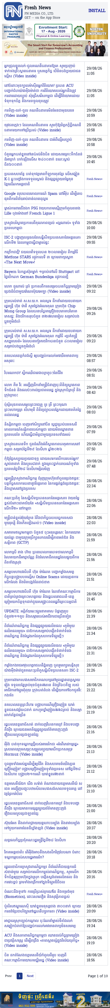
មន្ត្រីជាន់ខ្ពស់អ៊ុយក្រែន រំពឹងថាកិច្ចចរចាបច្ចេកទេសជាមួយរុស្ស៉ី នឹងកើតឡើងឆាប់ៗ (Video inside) (38, 520)
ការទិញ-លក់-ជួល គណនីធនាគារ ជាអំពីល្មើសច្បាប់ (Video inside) (38, 142)
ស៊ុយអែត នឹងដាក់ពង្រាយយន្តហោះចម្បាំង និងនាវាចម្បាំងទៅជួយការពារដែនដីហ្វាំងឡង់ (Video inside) (42, 826)
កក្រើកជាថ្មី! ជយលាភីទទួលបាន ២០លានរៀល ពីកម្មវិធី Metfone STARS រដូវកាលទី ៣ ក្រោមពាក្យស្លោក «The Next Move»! (41, 257)
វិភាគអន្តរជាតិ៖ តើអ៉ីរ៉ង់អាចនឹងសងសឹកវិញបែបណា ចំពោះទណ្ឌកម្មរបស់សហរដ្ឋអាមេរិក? (42, 855)
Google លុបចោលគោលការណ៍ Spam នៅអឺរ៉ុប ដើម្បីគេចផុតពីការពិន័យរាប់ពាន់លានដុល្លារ (43, 196)
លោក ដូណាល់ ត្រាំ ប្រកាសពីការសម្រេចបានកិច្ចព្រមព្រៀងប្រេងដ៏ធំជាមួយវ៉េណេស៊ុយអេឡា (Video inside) (42, 289)
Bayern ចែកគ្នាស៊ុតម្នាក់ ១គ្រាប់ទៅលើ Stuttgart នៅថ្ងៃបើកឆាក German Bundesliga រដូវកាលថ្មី (41, 274)
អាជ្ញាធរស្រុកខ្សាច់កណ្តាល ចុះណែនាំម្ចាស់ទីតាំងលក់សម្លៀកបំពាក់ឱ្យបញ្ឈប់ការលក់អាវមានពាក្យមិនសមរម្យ (40, 923)
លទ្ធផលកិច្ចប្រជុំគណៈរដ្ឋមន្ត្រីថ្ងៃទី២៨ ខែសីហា (35, 840)
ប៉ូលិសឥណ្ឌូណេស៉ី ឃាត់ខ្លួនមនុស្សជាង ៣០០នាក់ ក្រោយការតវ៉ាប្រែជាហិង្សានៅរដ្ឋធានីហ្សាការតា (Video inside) (42, 909)
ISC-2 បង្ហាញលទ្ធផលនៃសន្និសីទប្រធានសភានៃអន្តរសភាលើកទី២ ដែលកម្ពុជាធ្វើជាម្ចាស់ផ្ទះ (42, 240)
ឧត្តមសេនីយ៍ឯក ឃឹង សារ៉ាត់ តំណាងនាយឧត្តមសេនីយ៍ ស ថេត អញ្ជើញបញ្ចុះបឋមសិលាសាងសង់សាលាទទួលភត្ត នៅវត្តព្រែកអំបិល (43, 789)
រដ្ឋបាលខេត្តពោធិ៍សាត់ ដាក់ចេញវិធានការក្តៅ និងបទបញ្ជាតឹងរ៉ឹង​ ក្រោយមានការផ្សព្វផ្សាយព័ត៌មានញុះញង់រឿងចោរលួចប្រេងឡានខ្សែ (41, 808)
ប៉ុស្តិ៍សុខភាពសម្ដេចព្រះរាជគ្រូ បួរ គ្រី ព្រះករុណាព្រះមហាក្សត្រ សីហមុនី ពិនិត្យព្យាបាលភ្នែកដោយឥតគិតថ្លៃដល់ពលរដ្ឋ (42, 410)
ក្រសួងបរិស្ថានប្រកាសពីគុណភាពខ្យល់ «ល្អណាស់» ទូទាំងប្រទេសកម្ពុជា (42, 225)
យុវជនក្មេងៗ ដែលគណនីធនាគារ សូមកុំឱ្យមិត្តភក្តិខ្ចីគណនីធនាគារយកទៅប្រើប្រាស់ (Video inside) (42, 128)
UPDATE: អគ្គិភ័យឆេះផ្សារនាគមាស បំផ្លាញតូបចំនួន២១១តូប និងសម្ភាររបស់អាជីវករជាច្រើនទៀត (37, 614)
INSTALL (97, 11)
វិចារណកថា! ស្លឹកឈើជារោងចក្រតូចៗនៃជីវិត (33, 373)
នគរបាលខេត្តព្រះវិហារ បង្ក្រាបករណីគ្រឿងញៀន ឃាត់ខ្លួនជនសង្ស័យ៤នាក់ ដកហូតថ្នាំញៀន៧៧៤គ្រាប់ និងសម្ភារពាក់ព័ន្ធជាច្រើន (43, 710)
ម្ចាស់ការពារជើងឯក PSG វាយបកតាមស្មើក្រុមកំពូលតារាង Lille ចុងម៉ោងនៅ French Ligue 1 (42, 211)
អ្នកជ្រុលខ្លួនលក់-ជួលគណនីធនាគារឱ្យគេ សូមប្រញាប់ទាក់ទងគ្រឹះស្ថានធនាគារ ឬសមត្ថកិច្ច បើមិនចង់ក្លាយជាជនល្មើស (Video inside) (42, 71)
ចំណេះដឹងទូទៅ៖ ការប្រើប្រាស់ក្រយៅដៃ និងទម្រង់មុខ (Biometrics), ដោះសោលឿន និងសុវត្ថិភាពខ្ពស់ (39, 894)
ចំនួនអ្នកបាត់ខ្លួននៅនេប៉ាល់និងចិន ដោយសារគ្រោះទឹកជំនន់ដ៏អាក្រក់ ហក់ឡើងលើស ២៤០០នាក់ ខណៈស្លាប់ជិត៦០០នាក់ (43, 159)
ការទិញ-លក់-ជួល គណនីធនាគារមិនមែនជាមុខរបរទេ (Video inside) (39, 113)
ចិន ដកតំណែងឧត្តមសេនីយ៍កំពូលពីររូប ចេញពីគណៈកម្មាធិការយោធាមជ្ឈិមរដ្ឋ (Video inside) (36, 958)
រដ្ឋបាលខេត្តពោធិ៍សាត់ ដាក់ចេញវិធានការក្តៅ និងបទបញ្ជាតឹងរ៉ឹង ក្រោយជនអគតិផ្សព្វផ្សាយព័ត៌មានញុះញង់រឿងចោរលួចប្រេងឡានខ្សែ (41, 730)
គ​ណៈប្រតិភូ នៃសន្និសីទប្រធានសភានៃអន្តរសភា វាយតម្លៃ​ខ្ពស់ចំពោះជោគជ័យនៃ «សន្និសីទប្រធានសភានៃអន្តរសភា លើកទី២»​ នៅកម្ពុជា (41, 503)
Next (30, 976)
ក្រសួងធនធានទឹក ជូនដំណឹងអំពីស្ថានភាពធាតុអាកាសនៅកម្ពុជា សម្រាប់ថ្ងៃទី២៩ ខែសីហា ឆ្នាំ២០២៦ (42, 447)
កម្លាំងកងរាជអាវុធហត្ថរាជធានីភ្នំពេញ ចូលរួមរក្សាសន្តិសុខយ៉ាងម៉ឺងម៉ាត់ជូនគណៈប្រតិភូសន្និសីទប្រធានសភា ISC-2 (41, 668)
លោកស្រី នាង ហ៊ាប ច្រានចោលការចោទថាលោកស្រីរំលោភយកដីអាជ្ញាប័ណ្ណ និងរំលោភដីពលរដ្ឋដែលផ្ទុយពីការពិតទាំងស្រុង (41, 557)
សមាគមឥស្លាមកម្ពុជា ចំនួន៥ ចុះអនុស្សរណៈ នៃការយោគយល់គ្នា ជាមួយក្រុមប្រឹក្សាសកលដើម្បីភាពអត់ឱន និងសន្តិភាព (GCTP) (42, 538)
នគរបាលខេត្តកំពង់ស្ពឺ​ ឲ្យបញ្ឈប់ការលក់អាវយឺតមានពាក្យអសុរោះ (41, 358)
